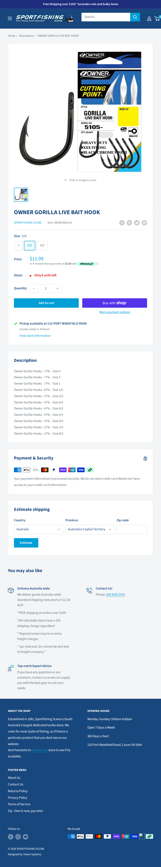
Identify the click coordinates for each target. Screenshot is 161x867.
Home (11, 36)
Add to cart (46, 303)
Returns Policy (18, 791)
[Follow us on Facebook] (10, 837)
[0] (157, 18)
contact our (40, 750)
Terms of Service (19, 804)
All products (26, 36)
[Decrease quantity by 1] (34, 288)
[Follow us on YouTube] (25, 837)
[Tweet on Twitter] (137, 223)
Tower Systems (32, 854)
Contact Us (15, 784)
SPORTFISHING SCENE (28, 223)
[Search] (135, 17)
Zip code (123, 520)
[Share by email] (144, 223)
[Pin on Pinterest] (129, 223)
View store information (35, 335)
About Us (14, 777)
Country (19, 520)
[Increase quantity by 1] (57, 288)
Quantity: (20, 288)
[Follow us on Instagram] (18, 837)
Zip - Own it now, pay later (25, 811)
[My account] (149, 18)
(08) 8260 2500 (115, 594)
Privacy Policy (17, 797)
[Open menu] (10, 18)
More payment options (114, 312)
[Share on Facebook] (122, 223)
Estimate (26, 542)
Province (71, 520)
